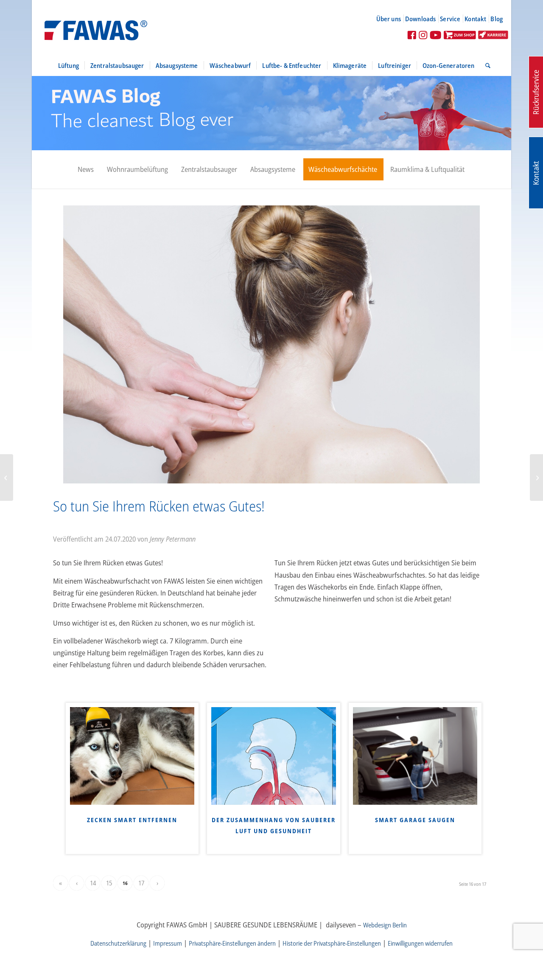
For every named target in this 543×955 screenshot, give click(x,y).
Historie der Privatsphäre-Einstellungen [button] (332, 943)
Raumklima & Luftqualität (427, 169)
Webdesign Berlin (385, 925)
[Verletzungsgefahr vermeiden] (6, 477)
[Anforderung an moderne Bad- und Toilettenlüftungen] (536, 477)
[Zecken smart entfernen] (132, 756)
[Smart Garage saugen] (415, 756)
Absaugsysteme (272, 169)
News (86, 169)
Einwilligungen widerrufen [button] (420, 943)
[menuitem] (392, 18)
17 (141, 883)
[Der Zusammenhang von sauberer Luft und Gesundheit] (273, 756)
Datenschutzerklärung (118, 943)
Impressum (167, 943)
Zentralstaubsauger (209, 169)
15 (109, 883)
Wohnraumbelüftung (137, 169)
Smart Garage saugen (415, 820)
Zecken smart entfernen (132, 820)
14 (93, 883)
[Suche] (485, 65)
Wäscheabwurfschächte (342, 169)
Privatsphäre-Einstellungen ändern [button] (232, 943)
